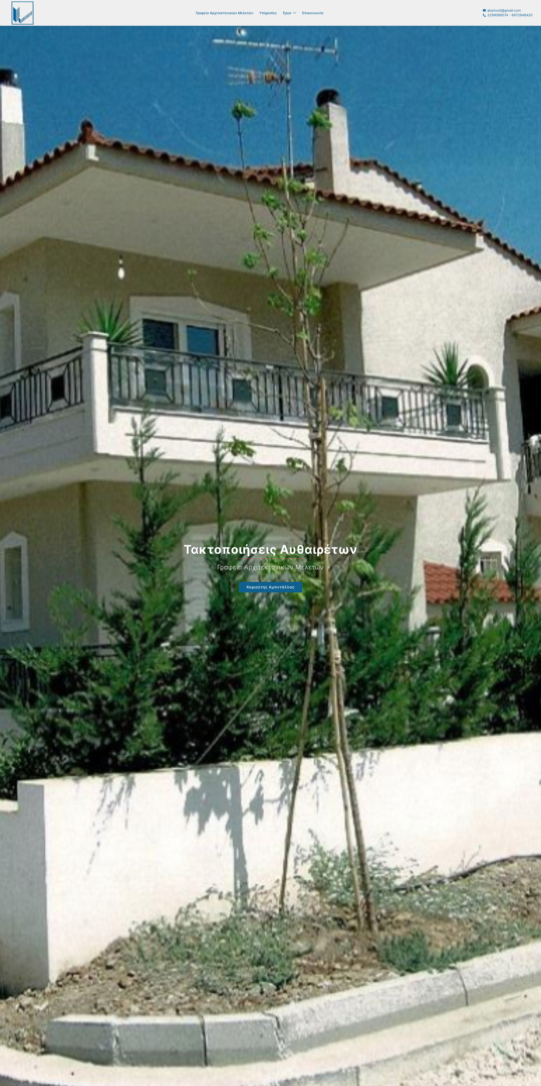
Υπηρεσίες (268, 13)
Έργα (287, 13)
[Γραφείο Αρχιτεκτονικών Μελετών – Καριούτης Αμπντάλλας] (22, 12)
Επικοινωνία (312, 13)
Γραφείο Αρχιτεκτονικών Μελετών (224, 13)
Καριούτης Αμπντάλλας (271, 587)
